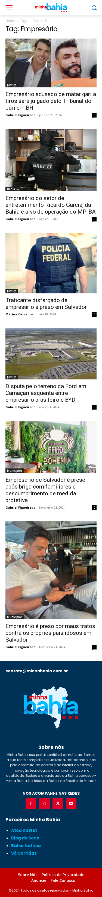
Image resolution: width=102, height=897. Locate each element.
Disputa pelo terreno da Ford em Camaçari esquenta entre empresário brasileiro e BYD (45, 393)
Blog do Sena (25, 838)
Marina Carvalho (19, 314)
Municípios (15, 471)
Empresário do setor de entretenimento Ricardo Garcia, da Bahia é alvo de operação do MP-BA (50, 205)
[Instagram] (44, 803)
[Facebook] (31, 803)
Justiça (11, 85)
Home (10, 20)
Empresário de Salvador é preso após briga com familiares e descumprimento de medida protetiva (45, 490)
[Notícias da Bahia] (51, 707)
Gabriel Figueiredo (20, 115)
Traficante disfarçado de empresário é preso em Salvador (46, 303)
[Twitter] (57, 803)
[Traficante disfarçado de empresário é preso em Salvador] (51, 263)
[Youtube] (71, 803)
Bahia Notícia (26, 845)
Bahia (11, 189)
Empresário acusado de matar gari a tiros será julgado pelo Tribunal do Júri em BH (50, 101)
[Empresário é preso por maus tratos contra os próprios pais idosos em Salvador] (51, 570)
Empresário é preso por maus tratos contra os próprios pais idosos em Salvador (50, 633)
